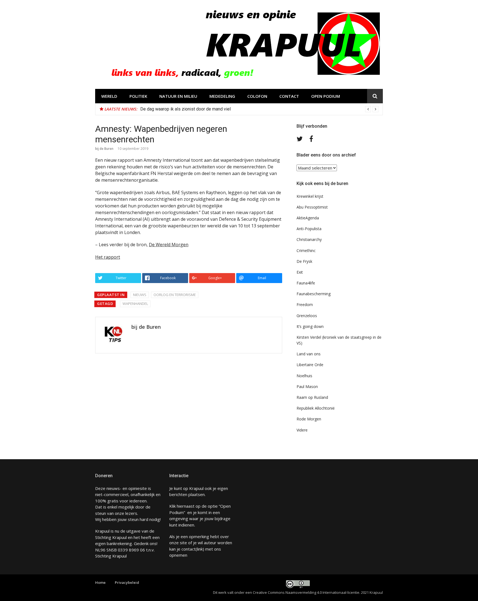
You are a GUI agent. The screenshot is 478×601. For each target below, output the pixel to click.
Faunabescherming (314, 293)
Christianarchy (309, 239)
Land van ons (309, 353)
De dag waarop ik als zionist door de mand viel (185, 109)
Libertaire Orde (310, 364)
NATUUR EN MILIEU (178, 96)
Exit (300, 272)
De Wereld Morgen (168, 245)
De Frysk (304, 261)
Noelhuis (304, 375)
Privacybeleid (127, 582)
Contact (289, 96)
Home (100, 582)
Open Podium (325, 96)
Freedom (305, 304)
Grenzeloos (307, 315)
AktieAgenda (308, 217)
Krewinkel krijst (310, 196)
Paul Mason (307, 386)
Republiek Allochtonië (316, 408)
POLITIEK (138, 96)
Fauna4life (306, 283)
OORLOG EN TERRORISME (175, 294)
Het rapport (107, 257)
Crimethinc (306, 250)
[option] (259, 109)
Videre (302, 430)
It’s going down (310, 326)
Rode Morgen (309, 419)
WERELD (109, 96)
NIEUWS (139, 294)
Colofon (257, 96)
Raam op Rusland (312, 397)
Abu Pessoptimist (312, 207)
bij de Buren (104, 148)
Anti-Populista (309, 228)
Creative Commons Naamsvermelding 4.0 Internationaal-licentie (306, 592)
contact (188, 549)
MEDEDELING (222, 96)
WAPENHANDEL (135, 303)
